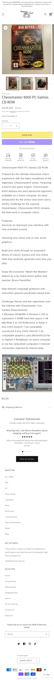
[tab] (22, 451)
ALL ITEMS (9, 477)
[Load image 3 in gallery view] (41, 83)
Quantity (5, 121)
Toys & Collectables (13, 522)
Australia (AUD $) (26, 660)
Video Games (10, 494)
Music (7, 505)
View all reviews (27, 459)
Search (8, 598)
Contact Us (9, 610)
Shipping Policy (11, 593)
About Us (9, 615)
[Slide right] (51, 84)
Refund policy (10, 587)
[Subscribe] (46, 634)
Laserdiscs (9, 500)
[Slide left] (3, 84)
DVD (6, 482)
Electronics (9, 511)
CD (6, 488)
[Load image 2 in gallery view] (27, 83)
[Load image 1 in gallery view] (12, 83)
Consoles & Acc (11, 517)
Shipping (12, 111)
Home (7, 575)
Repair (7, 528)
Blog (7, 534)
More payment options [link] (27, 148)
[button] (3, 14)
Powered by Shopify (32, 678)
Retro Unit (23, 678)
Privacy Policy (10, 581)
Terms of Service (11, 604)
